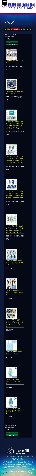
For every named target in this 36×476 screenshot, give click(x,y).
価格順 (23, 29)
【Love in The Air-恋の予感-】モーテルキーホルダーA (14, 381)
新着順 (29, 29)
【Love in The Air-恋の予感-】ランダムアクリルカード (14, 292)
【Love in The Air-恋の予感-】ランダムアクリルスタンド (14, 263)
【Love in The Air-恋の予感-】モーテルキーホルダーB (14, 411)
